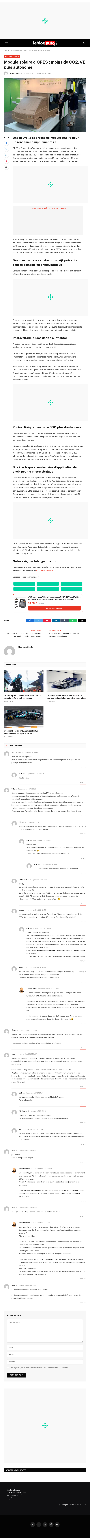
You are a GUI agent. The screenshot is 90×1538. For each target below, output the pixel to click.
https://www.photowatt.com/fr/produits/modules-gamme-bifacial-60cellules (50, 1259)
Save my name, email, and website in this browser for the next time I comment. (39, 1368)
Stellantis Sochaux (44, 571)
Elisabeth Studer (15, 73)
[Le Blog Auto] (45, 43)
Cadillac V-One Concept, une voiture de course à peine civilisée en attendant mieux (66, 696)
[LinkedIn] (6, 155)
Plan (8, 1500)
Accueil (6, 50)
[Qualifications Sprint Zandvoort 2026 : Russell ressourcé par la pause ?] (23, 717)
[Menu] (6, 43)
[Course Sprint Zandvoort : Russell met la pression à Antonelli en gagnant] (23, 681)
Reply (82, 767)
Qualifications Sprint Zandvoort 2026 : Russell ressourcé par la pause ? (21, 732)
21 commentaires (45, 73)
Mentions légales (13, 1490)
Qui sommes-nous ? (14, 1495)
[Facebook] (6, 143)
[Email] (6, 167)
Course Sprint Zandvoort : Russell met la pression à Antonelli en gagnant (22, 696)
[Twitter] (6, 149)
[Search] (83, 43)
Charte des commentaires (16, 1492)
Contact (10, 1497)
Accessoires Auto (12, 56)
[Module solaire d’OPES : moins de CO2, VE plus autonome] (45, 105)
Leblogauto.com (67, 1505)
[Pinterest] (6, 161)
